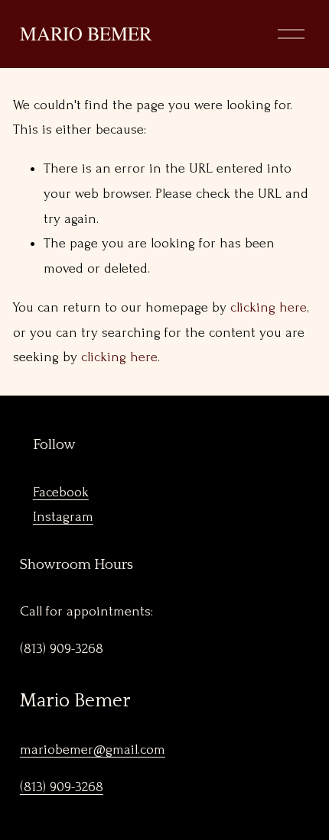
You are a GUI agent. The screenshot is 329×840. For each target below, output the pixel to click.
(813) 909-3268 (61, 787)
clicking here (268, 307)
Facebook (61, 492)
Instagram (63, 517)
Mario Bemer (85, 33)
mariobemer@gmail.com (92, 749)
